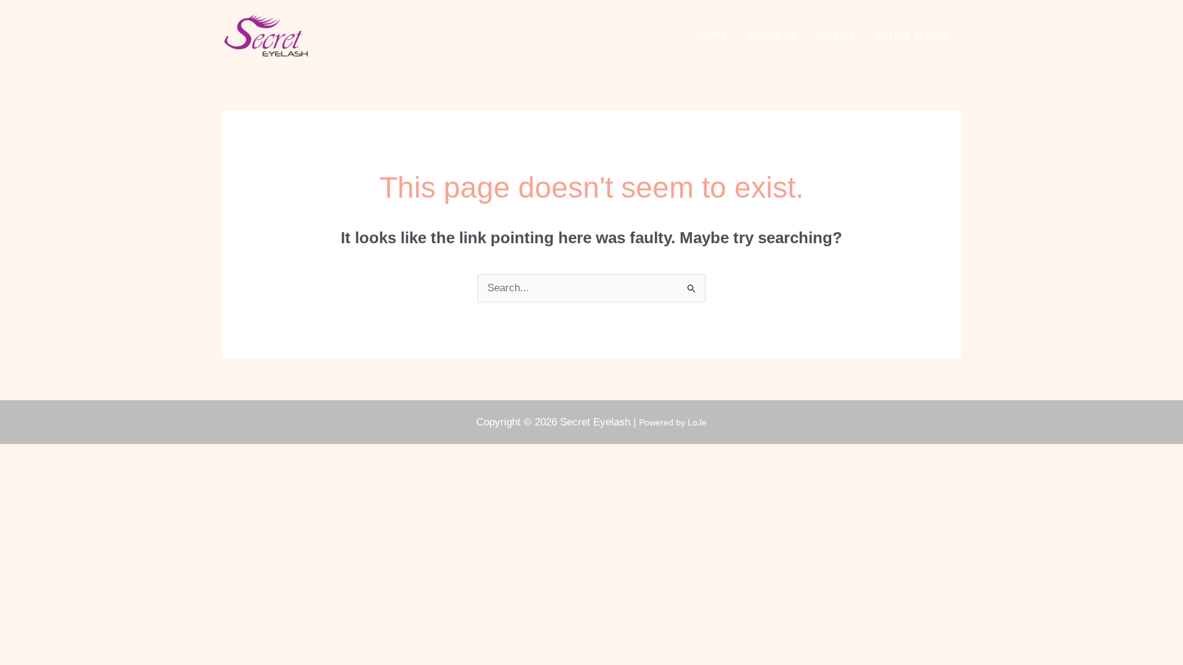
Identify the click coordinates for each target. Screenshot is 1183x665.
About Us (772, 35)
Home (712, 35)
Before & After (913, 35)
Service (835, 35)
